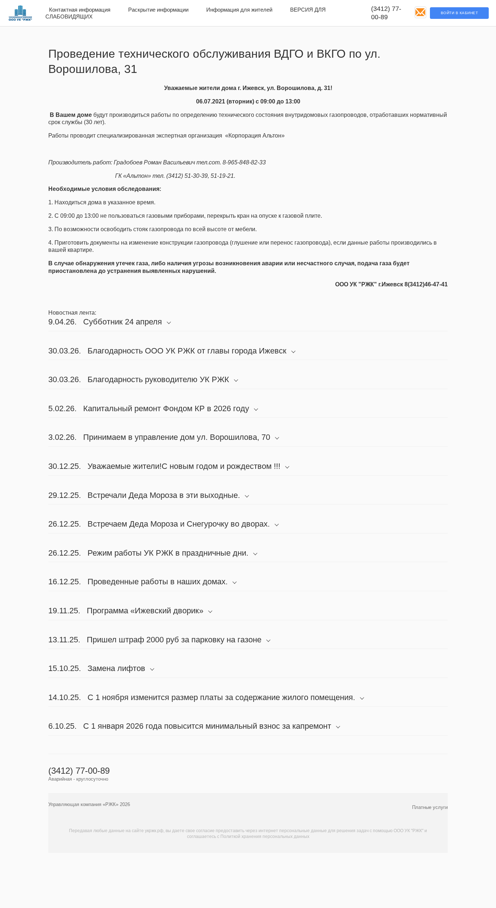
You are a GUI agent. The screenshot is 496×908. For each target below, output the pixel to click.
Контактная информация (79, 10)
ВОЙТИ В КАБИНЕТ (459, 13)
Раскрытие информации (158, 10)
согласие (205, 830)
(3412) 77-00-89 (386, 13)
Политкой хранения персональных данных (264, 836)
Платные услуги (430, 807)
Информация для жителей (239, 10)
